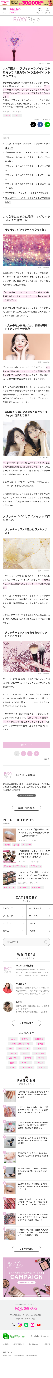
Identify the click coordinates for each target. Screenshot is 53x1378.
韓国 (10, 1048)
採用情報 (47, 1344)
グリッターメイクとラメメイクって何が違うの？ (27, 152)
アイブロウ (26, 844)
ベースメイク (35, 908)
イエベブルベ (37, 887)
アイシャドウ (35, 866)
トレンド (16, 115)
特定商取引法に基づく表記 (25, 1319)
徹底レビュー (9, 887)
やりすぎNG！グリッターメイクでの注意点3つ (26, 192)
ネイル (32, 923)
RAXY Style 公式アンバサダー (15, 866)
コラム (6, 930)
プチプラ (28, 1058)
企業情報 (6, 1344)
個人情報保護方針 (18, 1344)
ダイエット (26, 1063)
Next (46, 759)
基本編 (16, 844)
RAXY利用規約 (15, 1315)
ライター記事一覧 (26, 795)
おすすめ (25, 1039)
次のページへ (26, 744)
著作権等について (34, 1344)
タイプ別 (42, 1067)
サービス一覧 (7, 1355)
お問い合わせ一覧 (19, 1355)
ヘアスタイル (39, 1053)
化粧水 (12, 1063)
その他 (32, 930)
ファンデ (11, 1067)
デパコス (39, 1063)
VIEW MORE (26, 1023)
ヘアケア (7, 923)
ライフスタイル (26, 1067)
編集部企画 (39, 1039)
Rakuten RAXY (16, 11)
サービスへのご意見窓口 (32, 1315)
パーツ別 (41, 1058)
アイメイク (16, 111)
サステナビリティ (31, 1355)
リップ (25, 1053)
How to (7, 115)
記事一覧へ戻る (26, 807)
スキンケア (8, 908)
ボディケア (34, 915)
